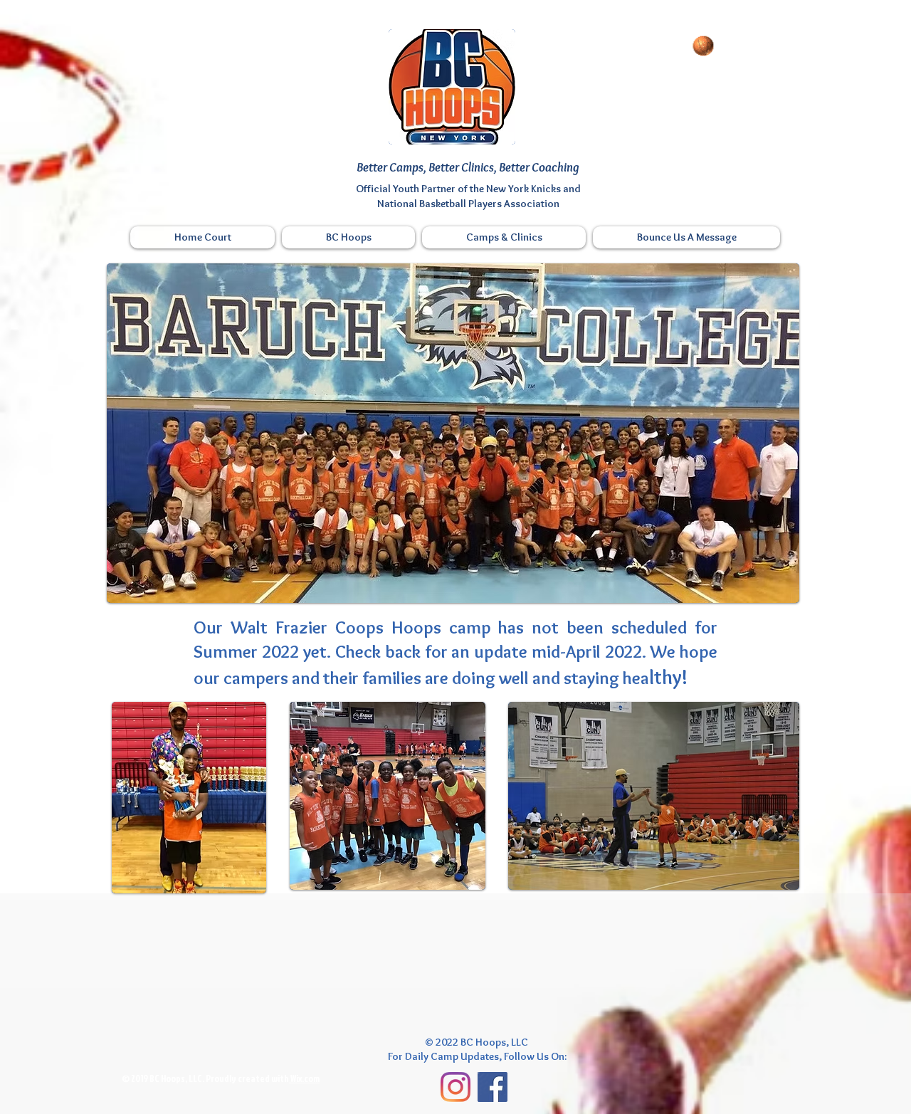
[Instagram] (455, 1087)
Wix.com (304, 1078)
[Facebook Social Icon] (492, 1087)
